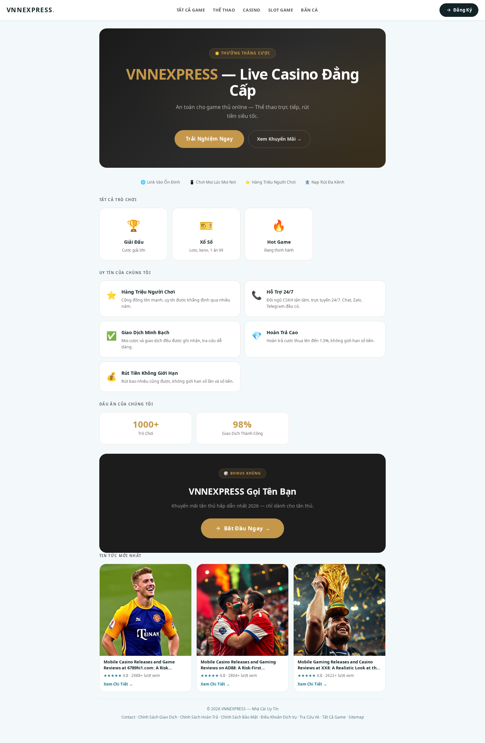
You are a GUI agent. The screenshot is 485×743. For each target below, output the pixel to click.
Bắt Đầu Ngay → (247, 528)
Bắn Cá (309, 10)
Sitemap (356, 717)
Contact (128, 717)
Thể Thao (224, 10)
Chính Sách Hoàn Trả (199, 717)
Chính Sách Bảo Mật (239, 717)
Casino (251, 10)
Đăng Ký (462, 10)
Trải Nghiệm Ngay (209, 138)
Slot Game (280, 10)
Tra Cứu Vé (309, 717)
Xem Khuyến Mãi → (279, 139)
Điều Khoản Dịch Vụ (279, 717)
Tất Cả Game (191, 10)
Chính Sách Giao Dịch (157, 717)
